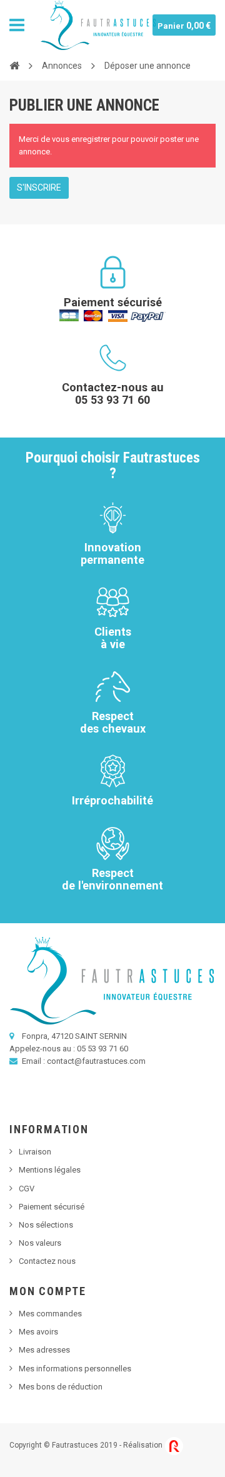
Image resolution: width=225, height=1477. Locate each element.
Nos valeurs (40, 1243)
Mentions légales (50, 1169)
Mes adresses (44, 1349)
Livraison (35, 1151)
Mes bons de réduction (60, 1386)
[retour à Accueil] (14, 65)
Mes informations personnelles (75, 1368)
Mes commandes (50, 1313)
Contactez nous (47, 1261)
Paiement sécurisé (51, 1206)
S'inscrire (39, 188)
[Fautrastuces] (98, 25)
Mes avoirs (38, 1331)
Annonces (62, 66)
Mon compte (47, 1291)
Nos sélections (46, 1224)
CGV (26, 1188)
